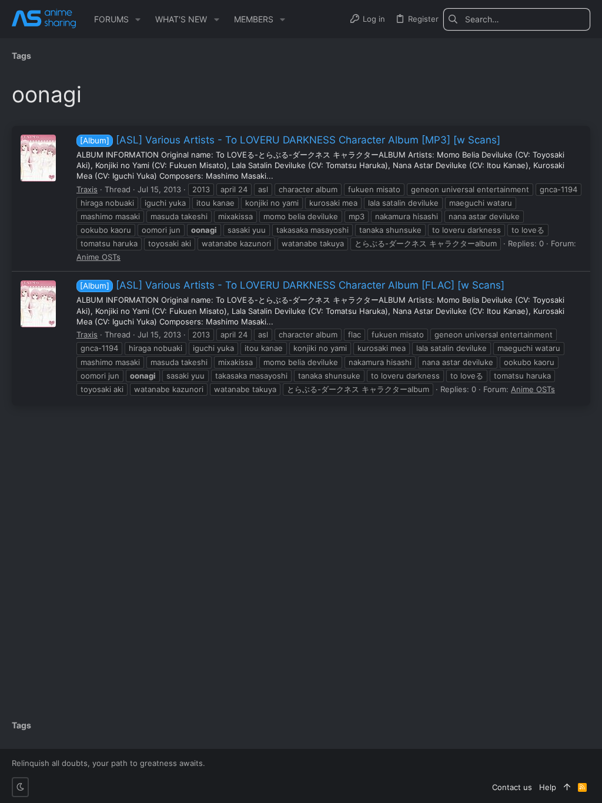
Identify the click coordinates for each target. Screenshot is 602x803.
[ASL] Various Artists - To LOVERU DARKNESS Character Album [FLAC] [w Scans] (292, 285)
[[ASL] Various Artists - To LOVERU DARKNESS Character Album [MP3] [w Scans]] (38, 158)
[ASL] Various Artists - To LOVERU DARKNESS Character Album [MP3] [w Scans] (290, 140)
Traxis (87, 189)
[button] (138, 19)
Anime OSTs (98, 257)
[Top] (567, 787)
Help (547, 787)
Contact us (512, 787)
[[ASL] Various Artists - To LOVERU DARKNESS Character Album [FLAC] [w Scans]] (38, 303)
